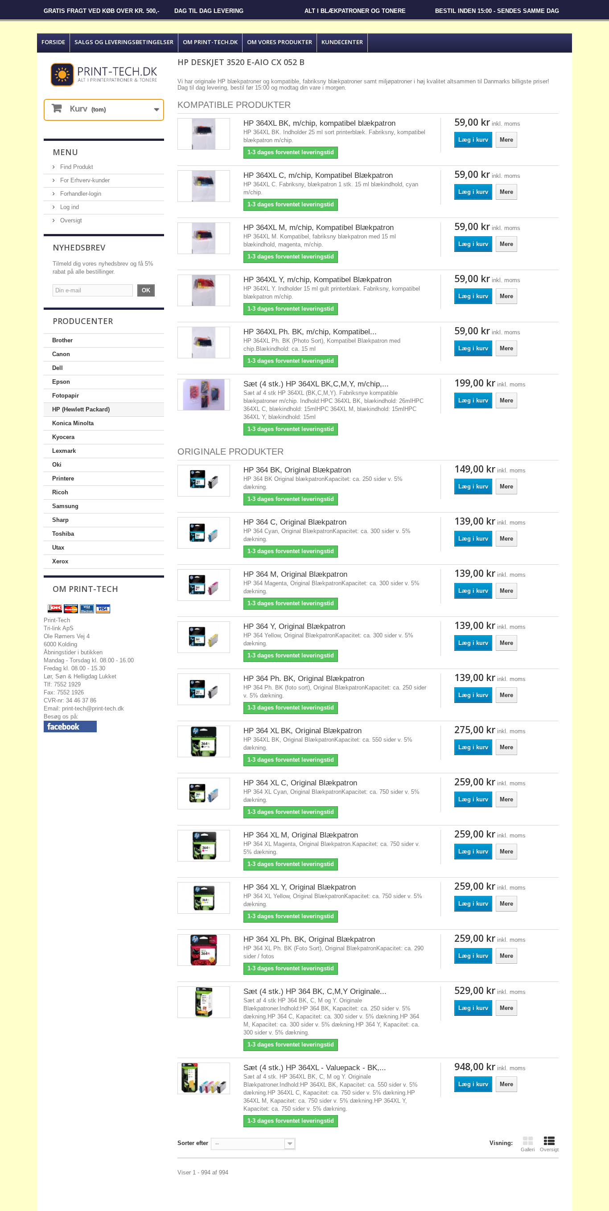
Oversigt (70, 220)
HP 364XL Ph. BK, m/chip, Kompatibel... (310, 332)
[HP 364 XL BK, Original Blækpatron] (204, 741)
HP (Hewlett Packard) (81, 409)
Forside (53, 42)
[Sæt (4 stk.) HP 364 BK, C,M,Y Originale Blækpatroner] (204, 1002)
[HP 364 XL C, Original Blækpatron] (204, 793)
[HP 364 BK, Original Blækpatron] (204, 480)
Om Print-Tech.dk (210, 42)
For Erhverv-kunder (84, 180)
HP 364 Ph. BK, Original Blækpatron (303, 678)
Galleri (528, 1149)
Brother (62, 340)
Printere (63, 478)
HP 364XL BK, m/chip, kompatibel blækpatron (319, 123)
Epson (61, 381)
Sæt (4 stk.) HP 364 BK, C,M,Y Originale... (315, 991)
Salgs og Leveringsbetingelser (123, 42)
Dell (57, 368)
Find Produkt (75, 167)
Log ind (68, 207)
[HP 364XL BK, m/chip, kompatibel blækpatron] (204, 134)
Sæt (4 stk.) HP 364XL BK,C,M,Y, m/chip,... (316, 384)
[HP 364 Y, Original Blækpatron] (204, 637)
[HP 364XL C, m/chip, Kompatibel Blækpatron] (204, 186)
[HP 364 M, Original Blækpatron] (204, 585)
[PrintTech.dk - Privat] (104, 74)
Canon (61, 354)
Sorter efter (192, 1143)
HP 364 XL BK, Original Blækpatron (302, 731)
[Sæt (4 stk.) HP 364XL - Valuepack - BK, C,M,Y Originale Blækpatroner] (204, 1078)
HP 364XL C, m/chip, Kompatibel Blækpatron (318, 175)
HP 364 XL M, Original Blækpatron (300, 835)
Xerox (60, 561)
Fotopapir (65, 395)
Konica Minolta (73, 423)
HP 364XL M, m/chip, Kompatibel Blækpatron (318, 227)
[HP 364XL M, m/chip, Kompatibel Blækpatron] (204, 238)
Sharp (60, 520)
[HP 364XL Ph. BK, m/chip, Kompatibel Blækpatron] (204, 342)
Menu (65, 152)
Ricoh (60, 492)
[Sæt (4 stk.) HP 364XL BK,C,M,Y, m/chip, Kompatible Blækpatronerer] (204, 394)
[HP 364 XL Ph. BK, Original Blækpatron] (204, 950)
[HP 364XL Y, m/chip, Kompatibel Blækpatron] (204, 290)
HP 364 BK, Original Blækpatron (297, 470)
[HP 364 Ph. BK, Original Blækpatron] (204, 689)
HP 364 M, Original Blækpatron (295, 574)
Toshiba (63, 533)
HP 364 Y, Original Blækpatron (294, 626)
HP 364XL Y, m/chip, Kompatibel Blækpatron (317, 279)
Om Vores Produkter (279, 42)
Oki (57, 464)
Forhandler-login (79, 193)
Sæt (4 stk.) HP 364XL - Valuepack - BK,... (314, 1067)
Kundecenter (342, 42)
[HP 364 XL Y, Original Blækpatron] (204, 898)
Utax (58, 547)
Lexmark (64, 450)
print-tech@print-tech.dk (93, 708)
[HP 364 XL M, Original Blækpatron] (204, 845)
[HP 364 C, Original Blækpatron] (204, 532)
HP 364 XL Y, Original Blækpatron (299, 887)
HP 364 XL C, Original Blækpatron (300, 783)
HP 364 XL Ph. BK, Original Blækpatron (309, 939)
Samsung (65, 506)
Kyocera (63, 437)
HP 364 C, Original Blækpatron (294, 522)
